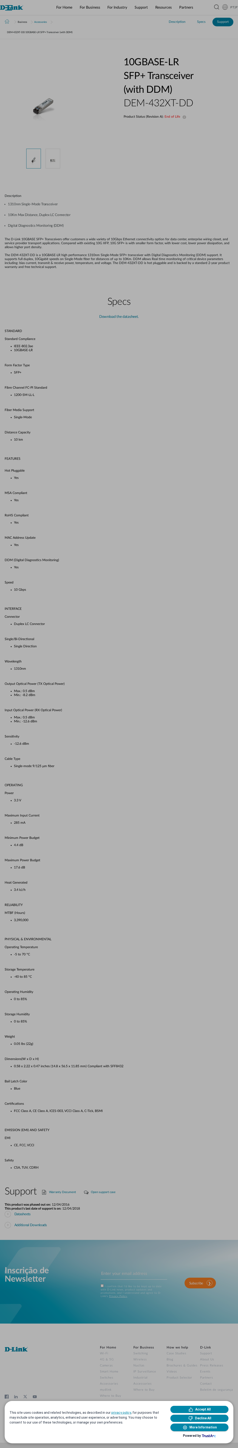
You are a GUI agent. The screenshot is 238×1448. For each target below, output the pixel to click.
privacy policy (121, 1412)
